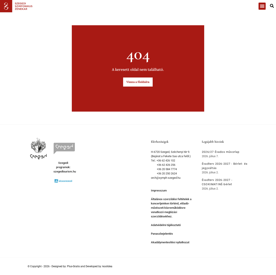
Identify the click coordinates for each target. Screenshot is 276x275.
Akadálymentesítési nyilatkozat (170, 242)
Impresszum (159, 190)
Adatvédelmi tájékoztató (166, 225)
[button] (262, 6)
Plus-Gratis (73, 266)
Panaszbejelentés (162, 233)
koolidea (107, 266)
